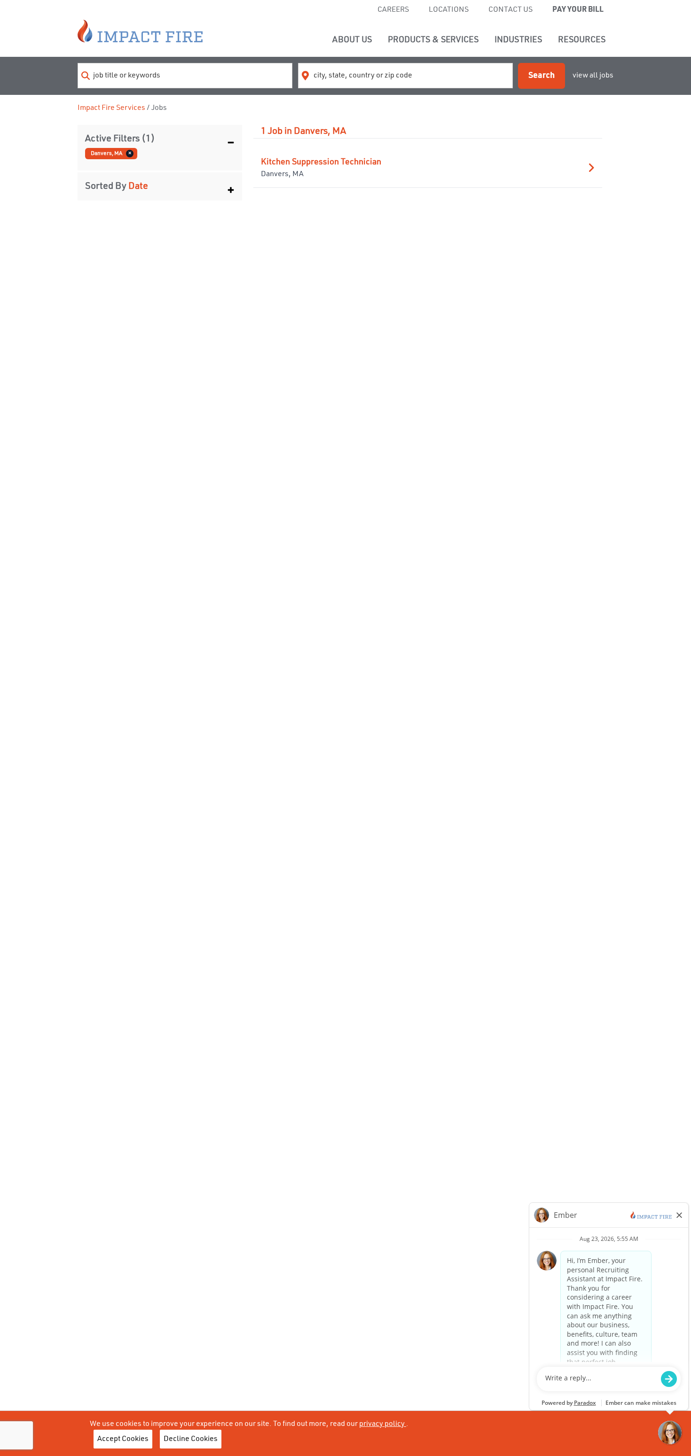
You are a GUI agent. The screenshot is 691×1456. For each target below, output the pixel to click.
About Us (352, 40)
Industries (518, 40)
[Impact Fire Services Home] (140, 31)
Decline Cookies (191, 1439)
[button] (160, 139)
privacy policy (382, 1424)
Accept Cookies (123, 1439)
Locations (449, 10)
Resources (581, 40)
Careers (393, 10)
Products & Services (433, 40)
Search (541, 75)
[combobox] (185, 75)
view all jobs (593, 75)
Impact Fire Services (111, 108)
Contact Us (510, 10)
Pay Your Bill (578, 10)
